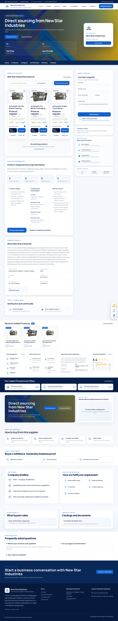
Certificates (34, 63)
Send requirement (39, 149)
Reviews (83, 6)
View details (12, 130)
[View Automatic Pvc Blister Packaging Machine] (39, 95)
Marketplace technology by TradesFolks (101, 616)
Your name (80, 82)
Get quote (21, 130)
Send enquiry (98, 43)
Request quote (106, 6)
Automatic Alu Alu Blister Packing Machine (16, 108)
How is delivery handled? (17, 555)
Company (24, 63)
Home (41, 6)
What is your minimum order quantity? (22, 544)
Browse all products (16, 230)
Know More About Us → (66, 372)
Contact (53, 63)
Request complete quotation (40, 230)
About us (56, 6)
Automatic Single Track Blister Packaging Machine (60, 108)
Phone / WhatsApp (83, 95)
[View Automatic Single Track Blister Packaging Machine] (60, 95)
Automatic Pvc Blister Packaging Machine (38, 108)
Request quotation (26, 37)
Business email (82, 89)
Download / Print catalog (61, 83)
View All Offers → (108, 381)
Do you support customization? (74, 544)
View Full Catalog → (108, 323)
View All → (23, 354)
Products (48, 6)
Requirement (81, 101)
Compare (12, 135)
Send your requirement (104, 572)
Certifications (74, 6)
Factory (65, 6)
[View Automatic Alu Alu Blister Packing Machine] (17, 95)
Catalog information (47, 594)
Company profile (45, 597)
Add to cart (22, 135)
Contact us (92, 6)
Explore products (12, 37)
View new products (50, 408)
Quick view (12, 90)
